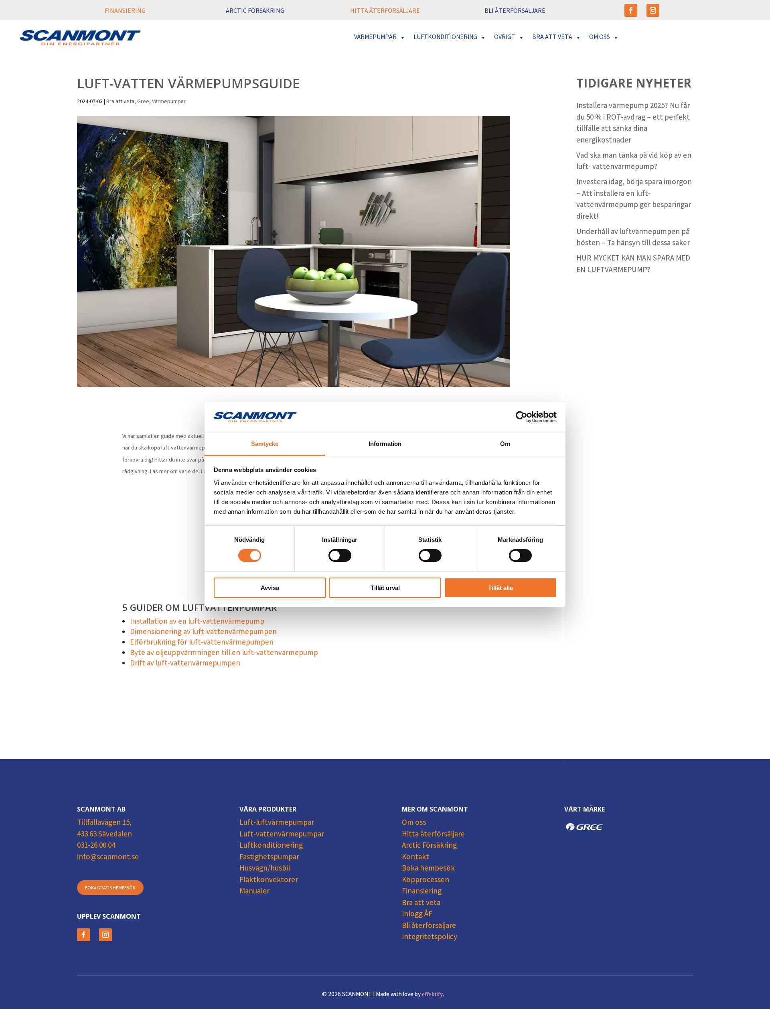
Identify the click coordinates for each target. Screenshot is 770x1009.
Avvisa (270, 587)
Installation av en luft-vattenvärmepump (197, 622)
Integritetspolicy (429, 937)
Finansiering (422, 891)
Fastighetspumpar (269, 857)
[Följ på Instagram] (652, 10)
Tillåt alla (500, 587)
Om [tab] (505, 443)
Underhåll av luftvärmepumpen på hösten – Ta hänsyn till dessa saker (633, 238)
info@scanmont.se (108, 857)
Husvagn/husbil (264, 869)
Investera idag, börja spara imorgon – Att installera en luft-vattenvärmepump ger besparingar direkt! (634, 200)
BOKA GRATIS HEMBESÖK (110, 888)
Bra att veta (120, 102)
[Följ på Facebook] (630, 10)
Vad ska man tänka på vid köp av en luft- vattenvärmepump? (633, 162)
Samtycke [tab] (265, 443)
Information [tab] (385, 443)
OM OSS (599, 37)
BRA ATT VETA (552, 37)
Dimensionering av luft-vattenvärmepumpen (203, 632)
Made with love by (410, 995)
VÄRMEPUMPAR (375, 37)
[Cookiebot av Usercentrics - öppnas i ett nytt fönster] (521, 417)
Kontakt (415, 857)
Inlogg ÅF (417, 914)
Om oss (414, 823)
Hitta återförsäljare (433, 834)
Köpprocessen (425, 880)
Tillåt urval (385, 587)
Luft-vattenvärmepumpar (281, 834)
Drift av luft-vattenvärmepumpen (185, 663)
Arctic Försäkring (429, 846)
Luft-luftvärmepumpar (276, 823)
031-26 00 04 (96, 846)
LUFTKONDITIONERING (445, 37)
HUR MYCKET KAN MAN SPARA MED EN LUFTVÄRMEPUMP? (633, 264)
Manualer (254, 891)
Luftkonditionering (271, 846)
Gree (143, 102)
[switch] (339, 555)
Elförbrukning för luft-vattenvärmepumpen (202, 643)
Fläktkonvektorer (268, 880)
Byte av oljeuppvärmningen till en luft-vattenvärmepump (224, 653)
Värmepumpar (169, 102)
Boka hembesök (428, 869)
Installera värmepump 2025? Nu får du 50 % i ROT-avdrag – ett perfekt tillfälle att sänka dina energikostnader (633, 123)
